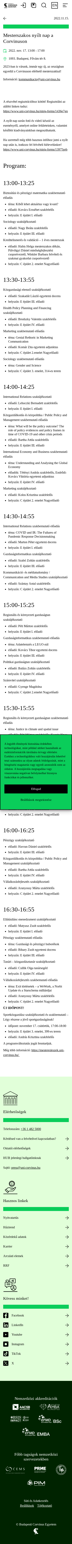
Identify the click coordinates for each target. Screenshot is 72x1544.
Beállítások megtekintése (36, 799)
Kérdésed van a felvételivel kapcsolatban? (29, 1138)
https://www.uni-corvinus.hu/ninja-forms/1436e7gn (35, 111)
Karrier (7, 1246)
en (54, 5)
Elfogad (36, 788)
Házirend (9, 1227)
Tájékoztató (44, 1505)
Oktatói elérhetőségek (17, 1148)
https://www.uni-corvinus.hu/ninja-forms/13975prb (35, 149)
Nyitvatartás (10, 1217)
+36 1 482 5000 (31, 1129)
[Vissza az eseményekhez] (4, 18)
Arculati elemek (13, 1256)
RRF (6, 1265)
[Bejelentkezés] (23, 5)
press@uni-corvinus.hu (25, 1167)
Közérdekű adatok (14, 1237)
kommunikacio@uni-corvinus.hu (39, 79)
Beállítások (27, 1505)
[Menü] (65, 5)
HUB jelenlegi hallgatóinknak (22, 1158)
